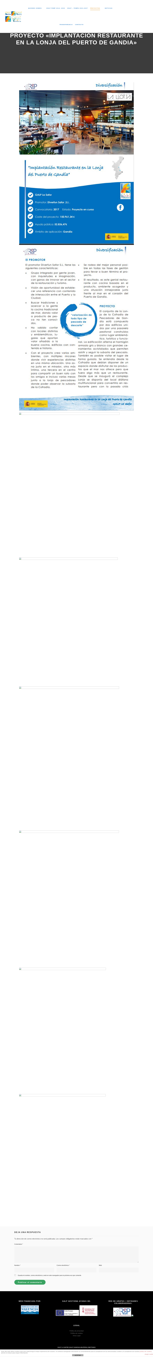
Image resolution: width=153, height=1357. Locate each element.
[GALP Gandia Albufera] (13, 16)
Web (100, 1265)
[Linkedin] (139, 16)
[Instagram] (135, 16)
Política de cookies (77, 1333)
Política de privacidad (77, 1331)
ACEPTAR (78, 1355)
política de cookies (146, 1351)
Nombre (17, 1265)
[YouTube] (146, 16)
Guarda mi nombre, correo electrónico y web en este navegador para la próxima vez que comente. (50, 1275)
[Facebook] (132, 16)
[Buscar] (125, 16)
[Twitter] (143, 16)
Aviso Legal (76, 1336)
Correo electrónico (63, 1265)
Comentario (18, 1244)
